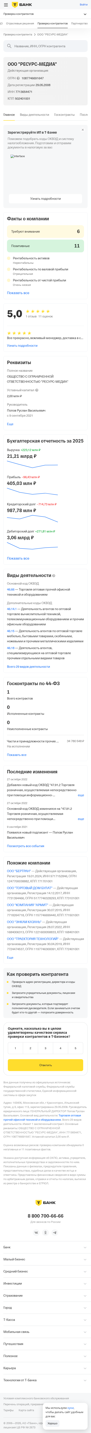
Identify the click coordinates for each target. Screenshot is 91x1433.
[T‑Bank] (22, 4)
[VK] (36, 1232)
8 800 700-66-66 (45, 1216)
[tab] (9, 115)
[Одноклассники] (45, 1232)
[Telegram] (54, 1232)
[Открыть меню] (5, 4)
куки (71, 1408)
